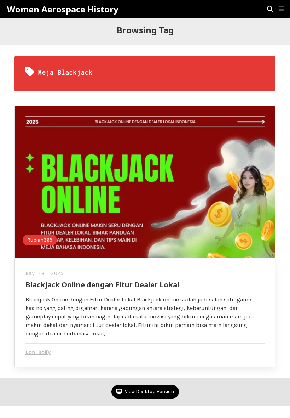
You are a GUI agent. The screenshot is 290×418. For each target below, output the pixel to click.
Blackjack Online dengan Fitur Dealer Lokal (102, 284)
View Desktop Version (149, 392)
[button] (281, 9)
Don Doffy (38, 353)
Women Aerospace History (62, 9)
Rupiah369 (39, 240)
